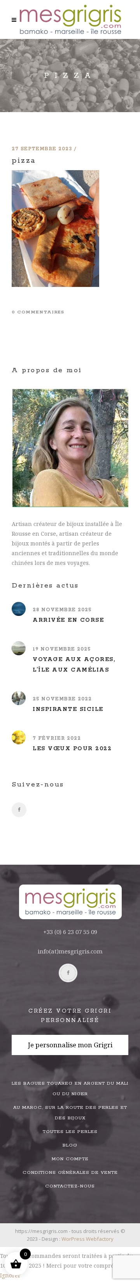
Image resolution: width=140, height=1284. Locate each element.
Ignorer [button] (10, 1275)
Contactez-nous (70, 1186)
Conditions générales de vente (70, 1172)
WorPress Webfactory (87, 1238)
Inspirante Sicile (68, 709)
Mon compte (70, 1159)
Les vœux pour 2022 (72, 748)
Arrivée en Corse (68, 620)
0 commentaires (38, 312)
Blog (70, 1145)
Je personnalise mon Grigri (70, 1044)
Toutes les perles (70, 1131)
